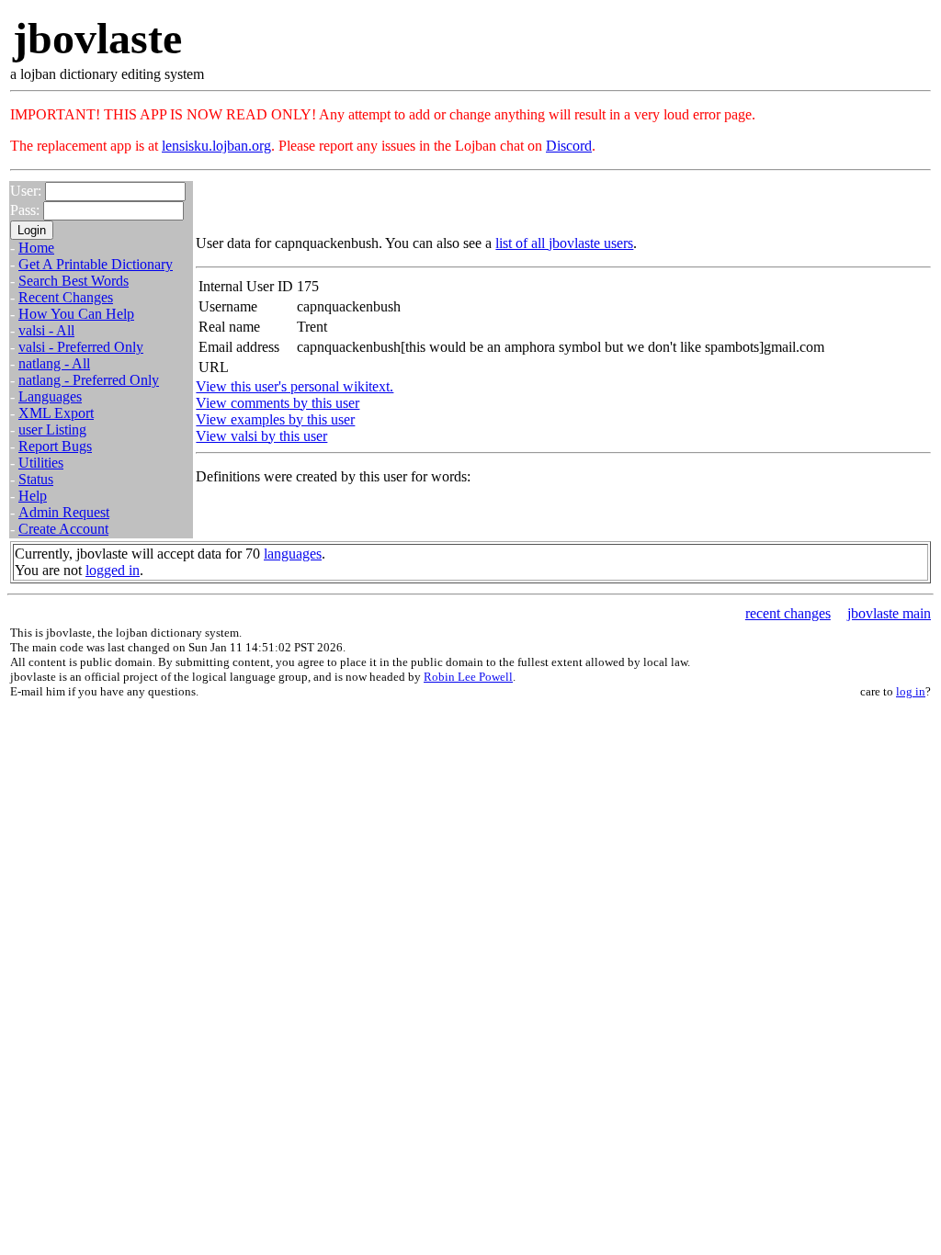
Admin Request (63, 512)
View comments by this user (277, 403)
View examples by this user (275, 419)
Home (36, 247)
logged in (112, 570)
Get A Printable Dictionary (95, 264)
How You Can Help (76, 314)
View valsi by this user (261, 436)
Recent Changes (65, 297)
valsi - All (46, 330)
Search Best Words (73, 280)
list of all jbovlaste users (564, 243)
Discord (569, 145)
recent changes (788, 613)
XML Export (56, 413)
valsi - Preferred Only (80, 347)
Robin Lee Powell (468, 677)
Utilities (40, 462)
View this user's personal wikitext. (294, 386)
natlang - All (54, 363)
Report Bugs (55, 446)
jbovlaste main (889, 613)
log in (910, 691)
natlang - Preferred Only (88, 380)
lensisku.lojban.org (216, 145)
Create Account (63, 529)
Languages (50, 396)
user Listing (52, 429)
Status (35, 479)
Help (32, 495)
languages (293, 553)
